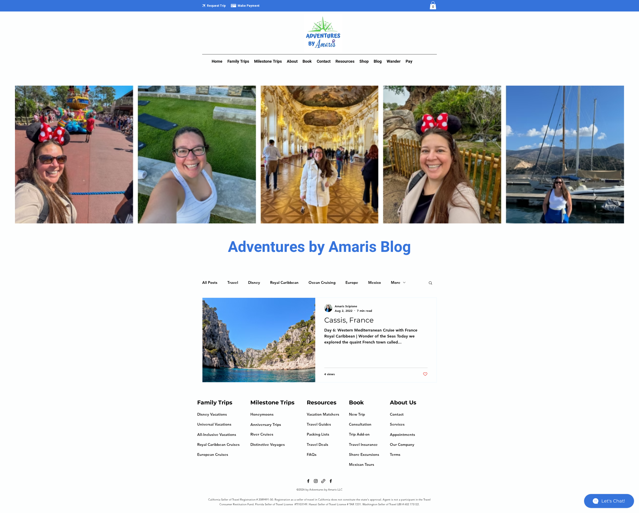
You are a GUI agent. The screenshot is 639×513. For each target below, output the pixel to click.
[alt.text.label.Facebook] (308, 481)
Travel (232, 282)
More (395, 282)
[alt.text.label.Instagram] (315, 481)
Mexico (374, 282)
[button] (433, 5)
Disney (254, 282)
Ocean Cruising (322, 282)
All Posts (209, 282)
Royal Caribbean (284, 282)
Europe (351, 282)
